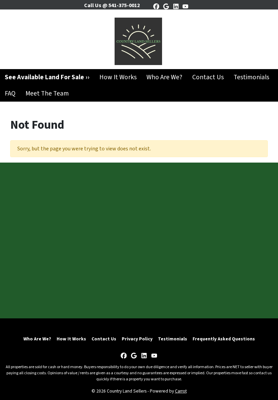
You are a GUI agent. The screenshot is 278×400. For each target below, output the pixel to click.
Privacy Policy (137, 339)
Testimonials (251, 77)
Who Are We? (164, 77)
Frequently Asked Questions (224, 339)
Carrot (181, 391)
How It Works (118, 77)
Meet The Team (47, 93)
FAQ (10, 93)
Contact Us (208, 77)
